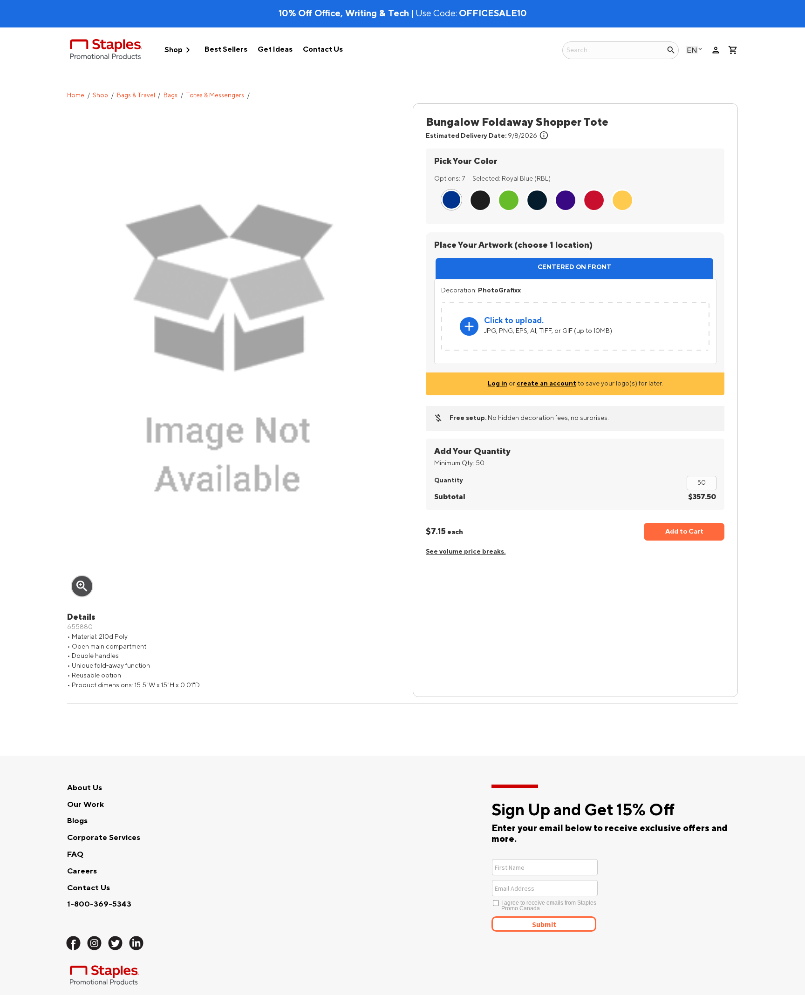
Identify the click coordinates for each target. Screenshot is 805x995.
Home (75, 95)
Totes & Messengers (215, 95)
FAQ (75, 854)
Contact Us (323, 49)
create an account (546, 383)
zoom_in (82, 586)
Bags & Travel (136, 95)
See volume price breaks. (465, 551)
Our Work (85, 804)
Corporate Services (103, 837)
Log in (497, 383)
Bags (170, 95)
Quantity (448, 480)
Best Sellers (226, 49)
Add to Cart (684, 531)
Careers (82, 871)
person (716, 50)
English (692, 50)
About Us (84, 788)
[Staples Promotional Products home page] (106, 51)
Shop (178, 50)
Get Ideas (275, 49)
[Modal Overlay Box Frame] (578, 894)
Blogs (77, 821)
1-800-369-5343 (99, 904)
